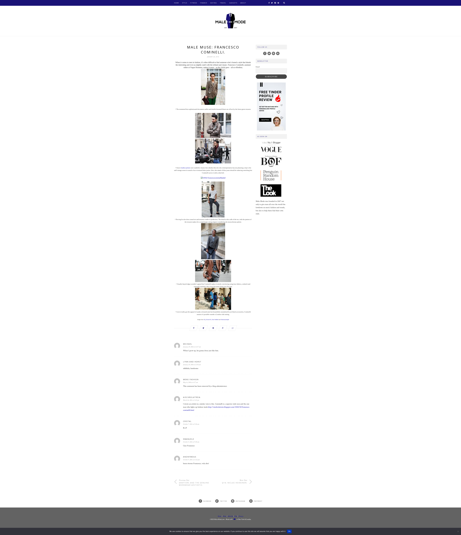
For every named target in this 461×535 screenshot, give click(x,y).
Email (258, 67)
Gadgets (233, 3)
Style (184, 3)
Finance (203, 3)
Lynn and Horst (192, 362)
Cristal (187, 421)
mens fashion (191, 379)
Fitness (193, 3)
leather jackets (185, 168)
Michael (187, 344)
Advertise (230, 516)
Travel (223, 3)
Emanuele (188, 439)
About (243, 3)
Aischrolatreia (191, 397)
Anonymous (189, 457)
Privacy (240, 516)
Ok (289, 531)
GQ (204, 319)
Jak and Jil (208, 319)
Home (176, 3)
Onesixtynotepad (225, 319)
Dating (213, 3)
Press (236, 516)
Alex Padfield (215, 319)
